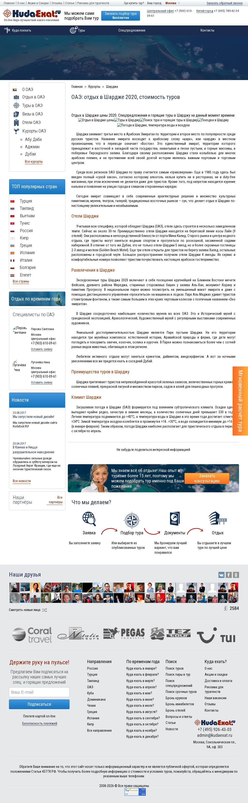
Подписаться (39, 704)
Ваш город (154, 3)
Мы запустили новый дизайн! (33, 417)
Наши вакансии (215, 698)
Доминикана (96, 699)
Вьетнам (27, 215)
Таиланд (26, 208)
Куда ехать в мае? (139, 693)
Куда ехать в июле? (140, 705)
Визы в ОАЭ (32, 113)
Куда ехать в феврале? (142, 674)
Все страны (21, 281)
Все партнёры (55, 499)
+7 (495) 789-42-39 (217, 11)
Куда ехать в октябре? (142, 724)
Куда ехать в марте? (140, 681)
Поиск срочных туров (181, 692)
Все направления (99, 730)
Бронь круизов (176, 698)
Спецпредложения (131, 30)
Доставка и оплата (218, 681)
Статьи (69, 3)
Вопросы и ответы (179, 717)
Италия (25, 260)
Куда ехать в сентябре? (143, 718)
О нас (21, 3)
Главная (9, 3)
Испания (27, 252)
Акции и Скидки (38, 3)
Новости (172, 729)
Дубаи (30, 153)
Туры (81, 30)
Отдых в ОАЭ (33, 96)
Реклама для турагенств (93, 3)
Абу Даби (33, 139)
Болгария (27, 267)
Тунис (24, 223)
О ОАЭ (27, 89)
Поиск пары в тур (178, 674)
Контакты (207, 30)
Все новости (22, 481)
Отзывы (57, 3)
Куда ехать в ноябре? (141, 730)
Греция (25, 245)
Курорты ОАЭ (33, 130)
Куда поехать (21, 30)
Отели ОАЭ (31, 122)
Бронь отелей (175, 710)
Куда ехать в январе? (141, 668)
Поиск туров (175, 668)
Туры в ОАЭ (32, 105)
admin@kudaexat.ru (214, 735)
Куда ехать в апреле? (141, 687)
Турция (25, 200)
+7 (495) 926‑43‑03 (215, 729)
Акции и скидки (216, 674)
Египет (25, 274)
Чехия (91, 705)
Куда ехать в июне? (140, 699)
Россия (26, 230)
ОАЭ (90, 687)
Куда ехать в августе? (141, 712)
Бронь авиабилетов (180, 704)
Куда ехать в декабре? (142, 736)
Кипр (24, 237)
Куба (90, 693)
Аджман (32, 146)
